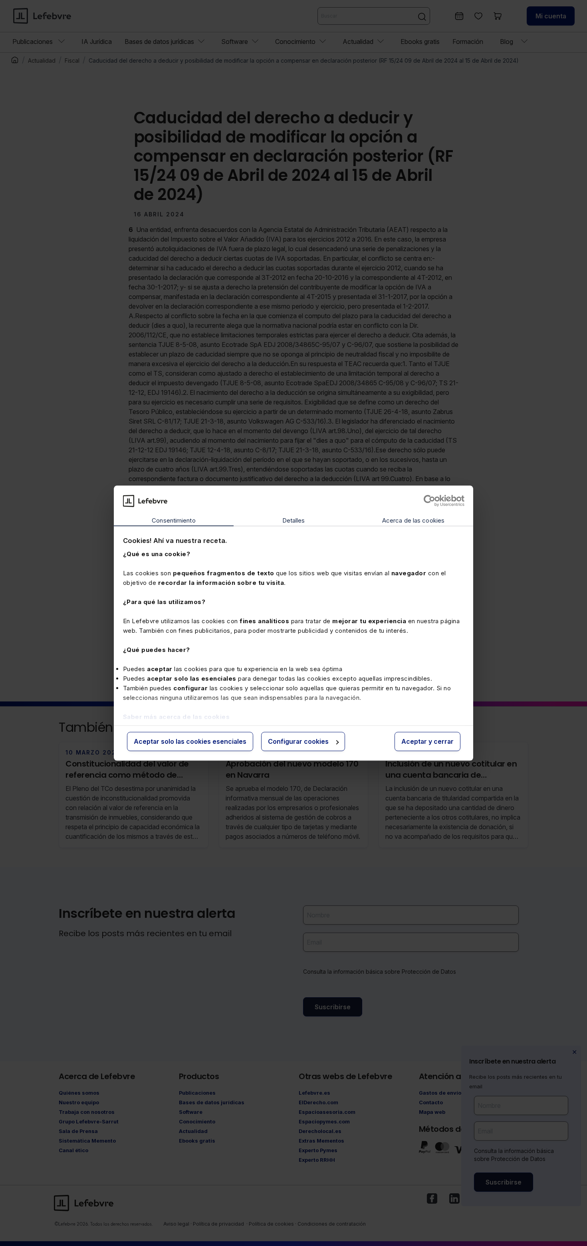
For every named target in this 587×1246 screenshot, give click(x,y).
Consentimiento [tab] (173, 521)
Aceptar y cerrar (427, 742)
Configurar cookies (298, 742)
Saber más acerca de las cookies (176, 717)
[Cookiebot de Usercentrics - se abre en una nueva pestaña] (429, 501)
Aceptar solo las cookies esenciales (190, 742)
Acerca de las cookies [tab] (413, 521)
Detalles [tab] (293, 521)
